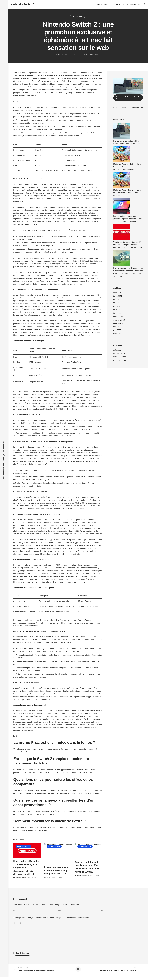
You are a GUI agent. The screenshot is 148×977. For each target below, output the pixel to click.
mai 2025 (116, 327)
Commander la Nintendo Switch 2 (127, 97)
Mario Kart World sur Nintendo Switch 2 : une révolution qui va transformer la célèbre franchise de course (128, 167)
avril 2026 (117, 306)
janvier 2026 (118, 316)
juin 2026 (116, 299)
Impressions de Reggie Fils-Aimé (86, 697)
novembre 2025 (119, 323)
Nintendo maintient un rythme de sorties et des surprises (63, 582)
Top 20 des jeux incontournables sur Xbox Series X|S (47, 461)
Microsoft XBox (119, 353)
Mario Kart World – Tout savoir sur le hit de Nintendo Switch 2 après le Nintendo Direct (127, 193)
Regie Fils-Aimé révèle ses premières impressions (55, 545)
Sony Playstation (119, 360)
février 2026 (117, 313)
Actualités (117, 350)
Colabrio (4, 459)
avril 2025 (117, 330)
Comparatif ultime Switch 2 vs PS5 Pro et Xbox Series (65, 267)
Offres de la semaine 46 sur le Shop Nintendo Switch (60, 554)
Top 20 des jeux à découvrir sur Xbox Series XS (31, 700)
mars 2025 (117, 334)
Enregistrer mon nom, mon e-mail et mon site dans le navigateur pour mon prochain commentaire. (52, 918)
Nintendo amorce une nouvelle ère (74, 623)
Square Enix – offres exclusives (48, 623)
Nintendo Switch (78, 16)
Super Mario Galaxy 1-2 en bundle (77, 335)
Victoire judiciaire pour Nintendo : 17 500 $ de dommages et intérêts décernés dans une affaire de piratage (127, 244)
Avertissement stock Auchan (33, 730)
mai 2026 (116, 303)
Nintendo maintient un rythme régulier (67, 284)
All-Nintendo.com (136, 108)
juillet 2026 (117, 296)
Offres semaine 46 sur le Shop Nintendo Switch (54, 697)
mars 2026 (117, 310)
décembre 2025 (119, 320)
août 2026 (117, 293)
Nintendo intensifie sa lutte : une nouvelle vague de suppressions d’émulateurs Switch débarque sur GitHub (27, 867)
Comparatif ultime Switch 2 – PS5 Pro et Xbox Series (56, 409)
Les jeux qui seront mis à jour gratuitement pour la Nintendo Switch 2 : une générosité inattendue (127, 218)
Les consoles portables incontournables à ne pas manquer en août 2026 (57, 870)
